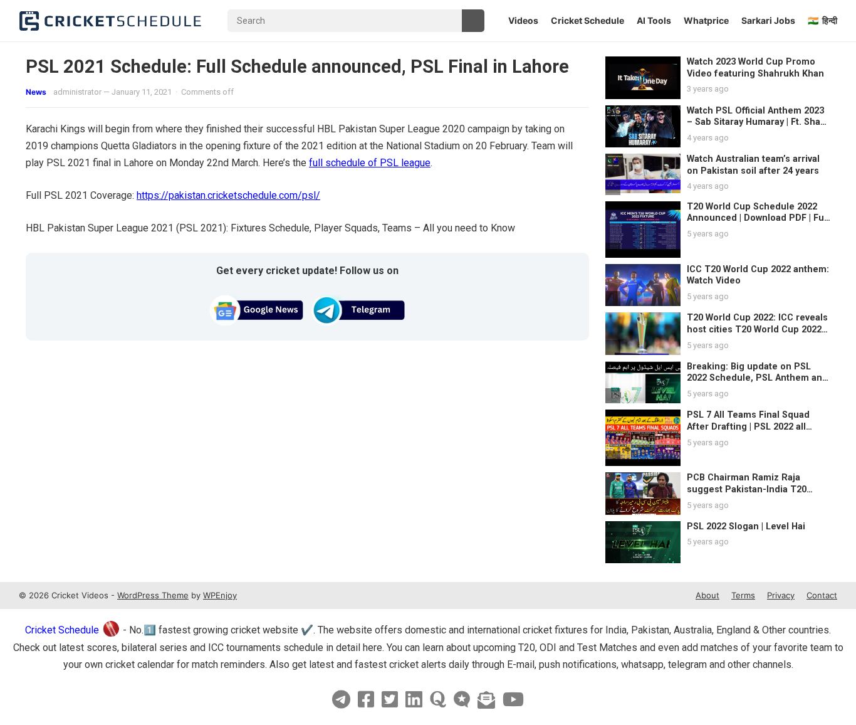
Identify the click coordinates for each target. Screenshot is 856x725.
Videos (523, 20)
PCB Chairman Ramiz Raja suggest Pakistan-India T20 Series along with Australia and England (754, 495)
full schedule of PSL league (370, 163)
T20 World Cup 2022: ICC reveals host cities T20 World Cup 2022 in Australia (757, 329)
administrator (77, 92)
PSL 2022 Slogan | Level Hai (746, 526)
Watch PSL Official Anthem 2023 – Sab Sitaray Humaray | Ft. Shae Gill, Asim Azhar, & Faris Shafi (756, 122)
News (36, 92)
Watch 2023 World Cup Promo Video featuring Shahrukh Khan (755, 67)
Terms (743, 595)
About (707, 595)
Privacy (781, 595)
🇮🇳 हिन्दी (822, 20)
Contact (821, 595)
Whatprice (706, 20)
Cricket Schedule (587, 20)
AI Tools (654, 20)
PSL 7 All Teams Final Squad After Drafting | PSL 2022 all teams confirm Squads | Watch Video (752, 432)
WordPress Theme (153, 595)
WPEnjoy (220, 595)
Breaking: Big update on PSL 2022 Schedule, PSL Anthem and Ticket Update (757, 378)
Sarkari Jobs (768, 20)
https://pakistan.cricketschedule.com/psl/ (228, 195)
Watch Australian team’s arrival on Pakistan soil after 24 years (753, 165)
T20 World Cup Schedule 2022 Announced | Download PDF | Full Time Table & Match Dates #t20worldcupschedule (758, 224)
